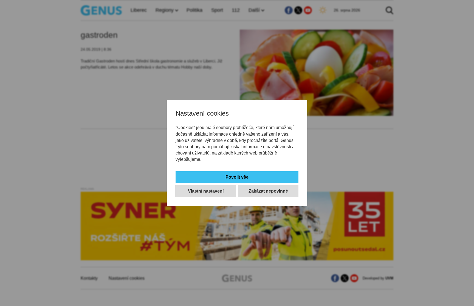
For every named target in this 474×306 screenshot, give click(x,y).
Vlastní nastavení (206, 191)
